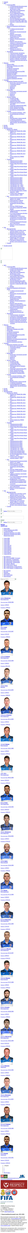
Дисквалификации (12, 77)
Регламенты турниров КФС (17, 109)
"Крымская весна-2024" (16, 160)
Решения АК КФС (12, 74)
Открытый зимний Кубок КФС (18, 105)
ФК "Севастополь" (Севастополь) (13, 566)
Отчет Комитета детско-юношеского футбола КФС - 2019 (17, 203)
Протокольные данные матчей (18, 118)
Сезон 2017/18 (7, 551)
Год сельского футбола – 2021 (18, 112)
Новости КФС (10, 64)
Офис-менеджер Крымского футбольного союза (17, 11)
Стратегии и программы (16, 54)
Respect (12, 24)
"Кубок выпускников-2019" (17, 187)
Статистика (13, 85)
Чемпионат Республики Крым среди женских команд (18, 235)
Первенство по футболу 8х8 (17, 233)
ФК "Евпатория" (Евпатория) (11, 561)
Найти (5, 511)
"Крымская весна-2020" (16, 180)
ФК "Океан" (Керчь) (9, 563)
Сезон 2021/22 (7, 545)
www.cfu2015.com (16, 1218)
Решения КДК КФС (12, 73)
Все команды (7, 556)
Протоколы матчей (12, 70)
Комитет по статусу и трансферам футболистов (16, 49)
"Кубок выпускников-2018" (17, 189)
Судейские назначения (13, 68)
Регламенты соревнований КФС (18, 55)
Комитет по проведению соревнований (16, 46)
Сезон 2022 (7, 544)
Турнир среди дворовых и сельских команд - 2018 (17, 194)
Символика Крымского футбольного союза (16, 16)
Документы (10, 51)
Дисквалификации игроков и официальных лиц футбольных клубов (18, 122)
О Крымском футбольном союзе (18, 6)
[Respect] (14, 1188)
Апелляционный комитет (16, 44)
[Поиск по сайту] (1, 509)
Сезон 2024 (7, 541)
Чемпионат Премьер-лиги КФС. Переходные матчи (12, 535)
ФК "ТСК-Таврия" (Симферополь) (13, 568)
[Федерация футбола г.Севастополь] (8, 1195)
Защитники (7, 573)
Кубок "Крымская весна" (16, 107)
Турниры (6, 80)
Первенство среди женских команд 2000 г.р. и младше (17, 238)
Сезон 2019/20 (7, 548)
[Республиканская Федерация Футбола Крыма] (3, 1195)
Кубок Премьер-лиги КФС (17, 108)
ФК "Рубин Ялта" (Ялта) (10, 565)
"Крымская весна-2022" (16, 177)
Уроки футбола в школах (16, 200)
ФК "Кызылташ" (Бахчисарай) (12, 562)
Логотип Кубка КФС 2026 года (18, 20)
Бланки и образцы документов (18, 58)
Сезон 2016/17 (7, 552)
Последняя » (7, 1172)
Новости (6, 63)
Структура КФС (11, 4)
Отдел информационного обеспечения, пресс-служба (17, 14)
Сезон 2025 (7, 539)
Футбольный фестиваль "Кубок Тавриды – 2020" (18, 191)
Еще (8, 196)
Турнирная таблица (15, 84)
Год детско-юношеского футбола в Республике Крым (18, 214)
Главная (6, 2)
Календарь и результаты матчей (18, 82)
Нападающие (7, 576)
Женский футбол (11, 229)
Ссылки (9, 111)
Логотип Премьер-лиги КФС (17, 19)
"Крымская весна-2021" (16, 179)
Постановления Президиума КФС (16, 71)
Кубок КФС (10, 67)
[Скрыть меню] (1, 520)
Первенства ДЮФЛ (12, 129)
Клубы (5, 125)
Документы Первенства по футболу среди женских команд (18, 241)
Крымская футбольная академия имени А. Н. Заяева (18, 198)
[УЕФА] (14, 1195)
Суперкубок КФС (14, 99)
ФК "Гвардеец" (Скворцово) (11, 559)
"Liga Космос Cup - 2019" (16, 186)
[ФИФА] (7, 1201)
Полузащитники (8, 575)
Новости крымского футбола (14, 78)
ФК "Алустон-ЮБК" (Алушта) (12, 558)
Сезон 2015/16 (7, 554)
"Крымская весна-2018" (16, 183)
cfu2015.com (4, 526)
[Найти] (15, 579)
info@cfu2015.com (9, 1211)
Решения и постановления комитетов (17, 75)
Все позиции (7, 570)
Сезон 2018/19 (7, 549)
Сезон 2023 (7, 542)
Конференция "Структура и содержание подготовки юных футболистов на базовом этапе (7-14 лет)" (18, 218)
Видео (11, 116)
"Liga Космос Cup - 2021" (16, 185)
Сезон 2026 (7, 538)
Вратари (6, 572)
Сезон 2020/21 (7, 547)
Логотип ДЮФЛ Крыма (16, 206)
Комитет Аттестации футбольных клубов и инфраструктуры (16, 36)
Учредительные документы (17, 53)
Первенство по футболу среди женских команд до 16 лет (18, 231)
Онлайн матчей (14, 98)
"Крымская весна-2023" (16, 162)
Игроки (6, 126)
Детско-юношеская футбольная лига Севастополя (18, 222)
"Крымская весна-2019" (16, 182)
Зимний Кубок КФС (15, 101)
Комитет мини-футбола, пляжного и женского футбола (18, 42)
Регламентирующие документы (18, 57)
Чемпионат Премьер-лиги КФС (15, 65)
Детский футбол (8, 128)
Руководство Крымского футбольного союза (16, 8)
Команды (12, 87)
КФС (5, 3)
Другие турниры (11, 97)
